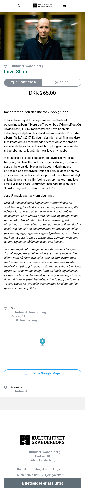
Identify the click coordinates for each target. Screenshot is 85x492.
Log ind (58, 469)
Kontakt (22, 469)
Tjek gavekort (54, 475)
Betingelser (40, 469)
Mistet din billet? (28, 475)
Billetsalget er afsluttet (42, 483)
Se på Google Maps (46, 373)
